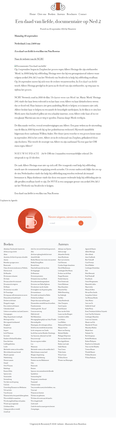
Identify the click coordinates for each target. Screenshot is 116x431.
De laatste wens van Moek (39, 279)
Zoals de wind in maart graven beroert (43, 406)
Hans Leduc (89, 287)
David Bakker (89, 265)
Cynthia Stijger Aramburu (66, 265)
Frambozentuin (36, 306)
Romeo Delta (8, 371)
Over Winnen (8, 366)
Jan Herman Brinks (91, 298)
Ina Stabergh (62, 295)
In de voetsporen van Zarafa (39, 330)
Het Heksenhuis (36, 317)
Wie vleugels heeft (36, 401)
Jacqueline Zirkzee (91, 295)
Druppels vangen (9, 303)
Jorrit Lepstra (62, 306)
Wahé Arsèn (62, 352)
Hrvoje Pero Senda (91, 292)
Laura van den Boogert (65, 314)
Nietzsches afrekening (38, 357)
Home (33, 14)
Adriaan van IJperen (64, 249)
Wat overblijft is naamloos (12, 398)
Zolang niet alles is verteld (12, 409)
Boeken (51, 14)
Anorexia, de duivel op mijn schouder (16, 257)
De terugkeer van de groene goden (41, 290)
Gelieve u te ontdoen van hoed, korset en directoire (17, 311)
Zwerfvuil (7, 412)
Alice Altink (89, 254)
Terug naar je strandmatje (39, 379)
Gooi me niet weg (36, 311)
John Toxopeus (63, 303)
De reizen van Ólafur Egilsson (40, 284)
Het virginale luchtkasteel (12, 322)
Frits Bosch (88, 279)
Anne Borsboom (63, 257)
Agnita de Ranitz (90, 249)
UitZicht (6, 385)
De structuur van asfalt (11, 290)
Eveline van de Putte (64, 273)
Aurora (6, 260)
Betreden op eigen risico (11, 262)
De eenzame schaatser (10, 276)
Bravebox (82, 424)
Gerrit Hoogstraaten (91, 281)
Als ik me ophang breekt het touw (41, 254)
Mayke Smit (89, 330)
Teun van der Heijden (92, 347)
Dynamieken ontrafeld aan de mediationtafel (44, 303)
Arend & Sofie (35, 257)
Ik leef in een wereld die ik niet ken (42, 328)
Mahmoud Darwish (64, 325)
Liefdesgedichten (9, 344)
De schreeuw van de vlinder (39, 287)
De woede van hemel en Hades (40, 295)
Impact (6, 330)
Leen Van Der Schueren (92, 314)
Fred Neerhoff (89, 276)
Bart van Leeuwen (63, 260)
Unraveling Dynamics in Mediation (15, 387)
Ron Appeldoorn (63, 341)
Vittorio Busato (90, 349)
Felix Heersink (89, 273)
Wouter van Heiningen (65, 360)
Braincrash (7, 265)
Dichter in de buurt (10, 300)
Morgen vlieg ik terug (37, 355)
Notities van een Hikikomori (40, 360)
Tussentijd (34, 382)
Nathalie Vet (89, 333)
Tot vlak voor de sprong (11, 382)
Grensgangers (8, 314)
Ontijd (6, 363)
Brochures (72, 14)
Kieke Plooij (89, 309)
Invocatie (7, 336)
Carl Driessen (62, 262)
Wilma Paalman (90, 357)
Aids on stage (62, 251)
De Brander (7, 273)
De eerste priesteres (37, 276)
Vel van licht (8, 390)
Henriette (72, 29)
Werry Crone (62, 355)
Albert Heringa (90, 251)
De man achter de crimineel (12, 281)
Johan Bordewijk (63, 300)
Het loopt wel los (9, 319)
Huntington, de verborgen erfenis (41, 325)
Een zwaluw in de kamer (11, 306)
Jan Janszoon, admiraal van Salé (41, 336)
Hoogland (7, 325)
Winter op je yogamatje (11, 404)
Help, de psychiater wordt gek (13, 317)
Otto (32, 363)
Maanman (34, 347)
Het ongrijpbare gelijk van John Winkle (43, 319)
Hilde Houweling (63, 292)
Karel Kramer (62, 309)
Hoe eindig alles (36, 322)
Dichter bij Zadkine (37, 298)
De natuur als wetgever (11, 284)
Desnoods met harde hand (12, 298)
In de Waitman (8, 333)
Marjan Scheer (62, 328)
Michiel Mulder (63, 333)
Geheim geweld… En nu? (38, 309)
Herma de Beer (90, 290)
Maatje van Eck (90, 322)
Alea (32, 251)
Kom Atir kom (8, 341)
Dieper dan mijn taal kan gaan (40, 300)
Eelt (86, 270)
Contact (83, 14)
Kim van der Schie (64, 311)
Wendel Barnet (90, 352)
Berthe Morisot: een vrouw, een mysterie (43, 260)
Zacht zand (34, 404)
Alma (5, 254)
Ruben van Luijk (63, 344)
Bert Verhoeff (89, 260)
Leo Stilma (61, 319)
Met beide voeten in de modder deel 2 (43, 349)
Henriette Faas (62, 290)
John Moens (89, 300)
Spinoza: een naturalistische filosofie (42, 371)
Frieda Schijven (63, 279)
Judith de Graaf (90, 306)
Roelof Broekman (91, 338)
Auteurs (61, 14)
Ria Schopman (90, 336)
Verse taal (34, 390)
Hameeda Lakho (90, 284)
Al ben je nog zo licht (10, 251)
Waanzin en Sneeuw (37, 393)
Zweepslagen (35, 409)
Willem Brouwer (90, 355)
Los (32, 344)
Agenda (14, 201)
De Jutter (6, 279)
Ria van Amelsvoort (64, 338)
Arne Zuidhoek (90, 257)
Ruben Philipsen (90, 341)
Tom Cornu (61, 349)
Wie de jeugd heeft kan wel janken (14, 401)
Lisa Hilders (62, 322)
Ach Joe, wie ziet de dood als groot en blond (44, 249)
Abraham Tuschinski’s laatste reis (14, 249)
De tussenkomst (36, 292)
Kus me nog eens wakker (38, 341)
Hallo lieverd (35, 314)
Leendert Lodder (63, 317)
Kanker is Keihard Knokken (12, 338)
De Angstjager (35, 270)
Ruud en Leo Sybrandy (92, 344)
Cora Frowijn (89, 262)
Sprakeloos (34, 374)
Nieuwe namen (8, 360)
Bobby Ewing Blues (37, 262)
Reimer (33, 368)
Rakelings (7, 368)
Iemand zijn (7, 328)
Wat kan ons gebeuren (38, 395)
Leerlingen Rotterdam (92, 268)
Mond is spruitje (9, 355)
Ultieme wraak (35, 385)
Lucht (5, 347)
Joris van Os (89, 303)
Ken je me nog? (35, 338)
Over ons (41, 14)
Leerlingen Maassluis (92, 317)
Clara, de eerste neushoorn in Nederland (16, 268)
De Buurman (35, 273)
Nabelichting (8, 357)
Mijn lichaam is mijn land (39, 352)
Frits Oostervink (63, 281)
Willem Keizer (63, 357)
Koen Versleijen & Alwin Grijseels (96, 311)
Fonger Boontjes (63, 276)
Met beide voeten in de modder (13, 349)
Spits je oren (7, 374)
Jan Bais (60, 298)
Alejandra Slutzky (63, 254)
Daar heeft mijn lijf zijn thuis (40, 268)
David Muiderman (64, 268)
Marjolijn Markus (91, 328)
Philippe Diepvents (64, 336)
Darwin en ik (8, 270)
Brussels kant (35, 265)
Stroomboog (8, 379)
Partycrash (34, 366)
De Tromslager (8, 292)
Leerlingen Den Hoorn (65, 270)
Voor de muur (8, 393)
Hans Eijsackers (63, 287)
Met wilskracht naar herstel (12, 352)
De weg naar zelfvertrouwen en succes (15, 295)
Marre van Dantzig (64, 330)
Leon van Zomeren (91, 319)
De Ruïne (7, 287)
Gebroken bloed (9, 309)
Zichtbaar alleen (9, 406)
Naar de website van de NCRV (29, 59)
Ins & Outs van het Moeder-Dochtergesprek (44, 333)
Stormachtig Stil (36, 376)
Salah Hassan (62, 347)
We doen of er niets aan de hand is (41, 398)
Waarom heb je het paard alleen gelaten (16, 395)
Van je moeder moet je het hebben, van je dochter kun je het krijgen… (44, 387)
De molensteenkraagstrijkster (40, 281)
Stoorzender (8, 376)
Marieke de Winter (91, 325)
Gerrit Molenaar (63, 284)
